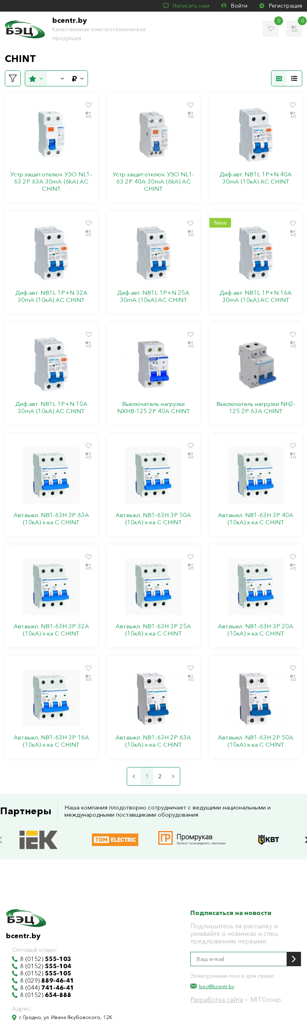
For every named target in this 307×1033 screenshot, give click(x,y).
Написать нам (191, 5)
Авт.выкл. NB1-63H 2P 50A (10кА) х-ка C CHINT (255, 741)
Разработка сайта (216, 999)
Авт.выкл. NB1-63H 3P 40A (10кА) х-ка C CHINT (255, 519)
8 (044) (47, 987)
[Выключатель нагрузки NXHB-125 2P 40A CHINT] (153, 364)
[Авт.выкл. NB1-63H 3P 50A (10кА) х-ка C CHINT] (153, 476)
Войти (239, 5)
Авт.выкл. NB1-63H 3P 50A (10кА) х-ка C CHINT (153, 519)
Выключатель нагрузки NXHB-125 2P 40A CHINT (153, 407)
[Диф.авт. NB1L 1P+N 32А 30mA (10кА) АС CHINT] (51, 253)
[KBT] (268, 831)
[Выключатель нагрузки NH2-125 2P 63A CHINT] (255, 364)
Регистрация (285, 5)
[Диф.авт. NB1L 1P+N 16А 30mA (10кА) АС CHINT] (255, 253)
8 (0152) (45, 959)
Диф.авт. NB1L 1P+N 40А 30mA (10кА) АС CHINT (255, 178)
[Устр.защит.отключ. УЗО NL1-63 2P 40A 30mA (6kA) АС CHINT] (153, 135)
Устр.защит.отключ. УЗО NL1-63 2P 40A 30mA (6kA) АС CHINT (153, 181)
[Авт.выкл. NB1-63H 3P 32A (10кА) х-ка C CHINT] (51, 587)
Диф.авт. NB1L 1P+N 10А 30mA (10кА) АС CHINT (51, 407)
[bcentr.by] (25, 29)
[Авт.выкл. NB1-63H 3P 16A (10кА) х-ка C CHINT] (51, 698)
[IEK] (38, 831)
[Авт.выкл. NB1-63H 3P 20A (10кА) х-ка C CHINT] (255, 587)
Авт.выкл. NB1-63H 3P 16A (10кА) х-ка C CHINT (51, 741)
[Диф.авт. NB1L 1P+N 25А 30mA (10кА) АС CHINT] (153, 253)
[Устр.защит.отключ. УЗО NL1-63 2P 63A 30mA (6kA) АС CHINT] (51, 135)
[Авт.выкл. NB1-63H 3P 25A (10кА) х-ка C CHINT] (153, 587)
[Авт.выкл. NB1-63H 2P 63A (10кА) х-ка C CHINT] (153, 698)
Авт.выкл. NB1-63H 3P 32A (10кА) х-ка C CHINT (51, 630)
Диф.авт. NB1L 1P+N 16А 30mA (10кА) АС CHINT (255, 296)
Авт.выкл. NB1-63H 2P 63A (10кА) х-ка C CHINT (153, 741)
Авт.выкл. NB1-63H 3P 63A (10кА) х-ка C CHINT (51, 519)
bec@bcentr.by (216, 986)
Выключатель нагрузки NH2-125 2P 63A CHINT (255, 407)
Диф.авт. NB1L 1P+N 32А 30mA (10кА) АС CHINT (51, 296)
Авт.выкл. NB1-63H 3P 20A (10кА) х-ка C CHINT (255, 630)
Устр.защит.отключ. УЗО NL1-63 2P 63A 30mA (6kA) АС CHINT (51, 181)
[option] (38, 839)
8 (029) (47, 980)
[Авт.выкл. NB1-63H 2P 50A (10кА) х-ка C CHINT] (255, 698)
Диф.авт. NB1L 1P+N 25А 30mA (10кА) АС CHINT (153, 296)
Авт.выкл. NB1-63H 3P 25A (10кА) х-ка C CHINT (153, 630)
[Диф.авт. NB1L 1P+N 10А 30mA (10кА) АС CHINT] (51, 364)
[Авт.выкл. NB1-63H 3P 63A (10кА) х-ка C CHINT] (51, 476)
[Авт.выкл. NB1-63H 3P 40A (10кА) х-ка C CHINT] (255, 476)
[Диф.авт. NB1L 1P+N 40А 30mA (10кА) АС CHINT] (255, 135)
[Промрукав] (191, 832)
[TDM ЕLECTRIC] (115, 831)
